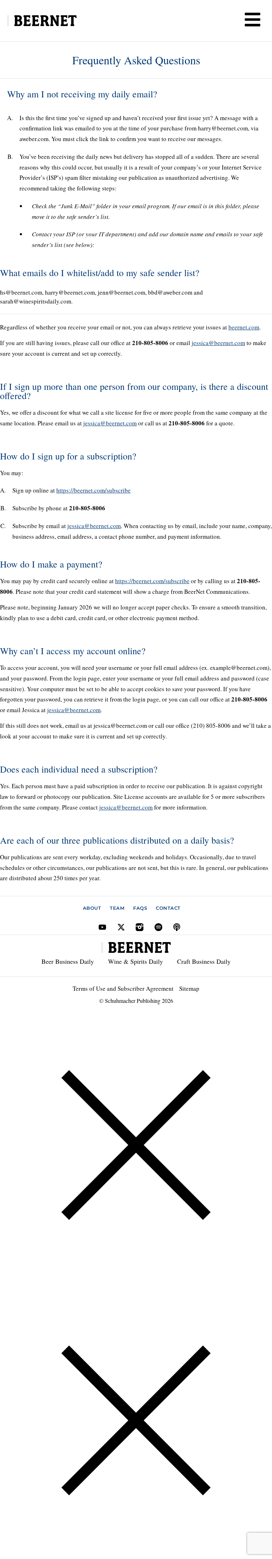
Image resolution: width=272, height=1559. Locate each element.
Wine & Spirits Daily (135, 961)
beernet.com (243, 327)
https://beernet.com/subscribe (93, 490)
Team (117, 908)
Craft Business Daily (204, 961)
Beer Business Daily (67, 961)
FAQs (140, 908)
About (92, 908)
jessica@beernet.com (218, 343)
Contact (168, 908)
